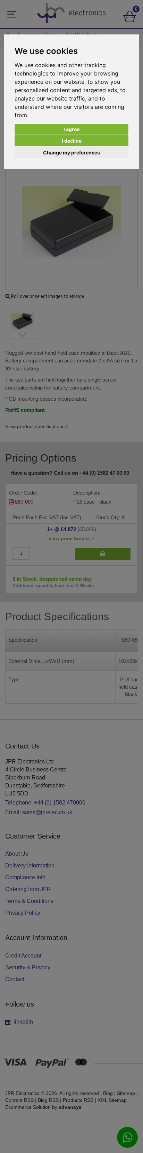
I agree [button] (71, 129)
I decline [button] (72, 141)
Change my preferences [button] (71, 152)
